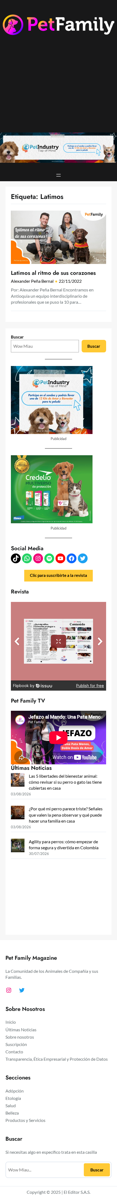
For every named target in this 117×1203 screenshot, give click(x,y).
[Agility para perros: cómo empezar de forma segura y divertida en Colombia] (17, 846)
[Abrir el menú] (58, 175)
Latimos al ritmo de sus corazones (53, 273)
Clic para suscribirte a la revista (58, 575)
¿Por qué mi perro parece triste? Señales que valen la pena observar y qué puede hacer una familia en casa (66, 814)
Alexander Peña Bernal (32, 281)
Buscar (17, 336)
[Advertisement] (58, 88)
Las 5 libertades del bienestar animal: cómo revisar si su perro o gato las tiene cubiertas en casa (65, 781)
